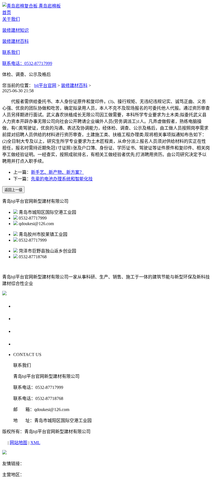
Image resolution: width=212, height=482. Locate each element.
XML (35, 442)
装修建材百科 (74, 85)
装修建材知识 (29, 318)
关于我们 (23, 306)
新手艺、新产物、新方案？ (57, 172)
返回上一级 (13, 190)
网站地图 (18, 442)
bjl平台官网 (45, 85)
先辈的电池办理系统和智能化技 (62, 179)
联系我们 (23, 344)
